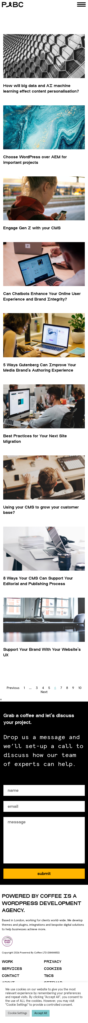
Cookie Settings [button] (17, 1013)
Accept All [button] (40, 1013)
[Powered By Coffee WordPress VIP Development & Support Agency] (32, 4)
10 (80, 688)
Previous (13, 688)
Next (44, 692)
